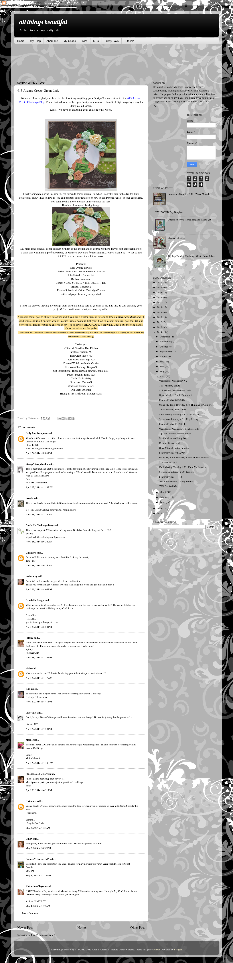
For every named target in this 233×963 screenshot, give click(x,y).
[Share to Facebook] (70, 418)
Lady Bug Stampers (36, 433)
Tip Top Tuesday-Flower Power (175, 433)
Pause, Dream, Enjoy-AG (81, 374)
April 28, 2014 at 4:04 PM (39, 589)
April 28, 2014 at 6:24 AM (39, 541)
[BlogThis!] (63, 418)
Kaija (29, 689)
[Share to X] (66, 418)
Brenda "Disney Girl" (38, 859)
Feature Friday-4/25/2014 (172, 400)
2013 (160, 508)
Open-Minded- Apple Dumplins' (175, 395)
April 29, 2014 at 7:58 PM (39, 728)
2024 (160, 292)
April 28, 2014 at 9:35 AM (39, 565)
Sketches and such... (169, 462)
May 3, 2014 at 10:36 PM (38, 848)
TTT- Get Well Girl (168, 486)
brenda (29, 498)
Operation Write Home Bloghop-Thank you (190, 219)
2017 (160, 317)
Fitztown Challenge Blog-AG (81, 367)
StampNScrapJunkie (37, 464)
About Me (52, 40)
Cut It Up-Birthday (81, 378)
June (162, 366)
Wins (85, 40)
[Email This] (59, 418)
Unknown (31, 552)
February (165, 497)
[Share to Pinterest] (73, 418)
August (164, 356)
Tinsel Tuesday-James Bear (172, 409)
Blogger (178, 949)
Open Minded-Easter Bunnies (174, 448)
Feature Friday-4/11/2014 (172, 452)
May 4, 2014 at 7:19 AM (38, 906)
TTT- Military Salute (169, 385)
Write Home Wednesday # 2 (173, 380)
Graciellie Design (35, 600)
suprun (156, 949)
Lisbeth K (31, 712)
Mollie (29, 740)
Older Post (137, 927)
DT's (96, 40)
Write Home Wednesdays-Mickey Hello (179, 428)
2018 (160, 312)
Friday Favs (111, 40)
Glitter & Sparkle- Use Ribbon (81, 348)
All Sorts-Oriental (81, 389)
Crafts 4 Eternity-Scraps (81, 386)
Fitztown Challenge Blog (102, 468)
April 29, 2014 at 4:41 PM (39, 701)
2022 (160, 297)
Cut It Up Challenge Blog (39, 525)
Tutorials (129, 40)
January (164, 502)
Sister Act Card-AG (81, 382)
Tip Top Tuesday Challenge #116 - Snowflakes (191, 256)
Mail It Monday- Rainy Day (173, 438)
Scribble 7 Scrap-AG (81, 351)
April (163, 376)
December (165, 336)
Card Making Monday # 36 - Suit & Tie (179, 414)
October (164, 346)
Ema (28, 479)
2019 (160, 307)
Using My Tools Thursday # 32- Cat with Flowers (184, 457)
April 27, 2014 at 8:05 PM (39, 453)
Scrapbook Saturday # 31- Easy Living (178, 419)
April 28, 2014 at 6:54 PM (39, 626)
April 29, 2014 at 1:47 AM (39, 677)
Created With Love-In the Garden (81, 363)
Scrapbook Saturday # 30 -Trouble (176, 471)
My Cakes (70, 40)
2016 (160, 322)
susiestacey (31, 576)
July (162, 361)
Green (88, 106)
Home (20, 40)
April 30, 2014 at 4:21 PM (39, 790)
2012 (160, 513)
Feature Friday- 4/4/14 (170, 476)
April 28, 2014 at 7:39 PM (39, 657)
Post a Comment (30, 913)
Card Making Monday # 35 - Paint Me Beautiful (183, 467)
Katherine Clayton (36, 886)
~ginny (29, 638)
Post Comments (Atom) (43, 935)
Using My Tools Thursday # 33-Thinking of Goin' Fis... (186, 404)
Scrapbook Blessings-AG (81, 359)
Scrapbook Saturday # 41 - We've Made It (189, 194)
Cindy (29, 839)
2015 (160, 327)
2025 (160, 287)
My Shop (35, 40)
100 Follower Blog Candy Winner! (176, 481)
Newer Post (25, 927)
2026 (160, 282)
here (139, 197)
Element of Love (176, 237)
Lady (53, 109)
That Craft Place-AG (81, 355)
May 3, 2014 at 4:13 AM (38, 827)
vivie (28, 668)
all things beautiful (43, 22)
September (165, 351)
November (165, 341)
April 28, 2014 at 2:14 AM (39, 514)
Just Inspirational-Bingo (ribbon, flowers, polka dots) (81, 370)
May (162, 371)
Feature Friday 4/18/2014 (172, 423)
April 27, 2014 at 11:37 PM (39, 487)
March (163, 492)
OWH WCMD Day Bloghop (169, 212)
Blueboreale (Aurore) (37, 774)
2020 (160, 302)
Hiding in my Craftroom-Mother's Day (81, 393)
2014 (160, 332)
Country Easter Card (169, 443)
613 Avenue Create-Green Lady (175, 390)
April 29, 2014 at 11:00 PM (39, 763)
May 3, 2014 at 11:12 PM (38, 875)
